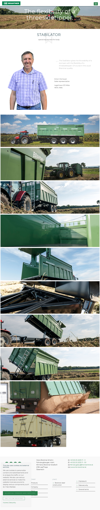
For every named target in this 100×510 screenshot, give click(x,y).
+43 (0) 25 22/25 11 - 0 (77, 460)
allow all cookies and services (20, 493)
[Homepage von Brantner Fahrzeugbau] (11, 2)
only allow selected (14, 498)
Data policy (12, 502)
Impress (5, 502)
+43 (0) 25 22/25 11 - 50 (78, 462)
